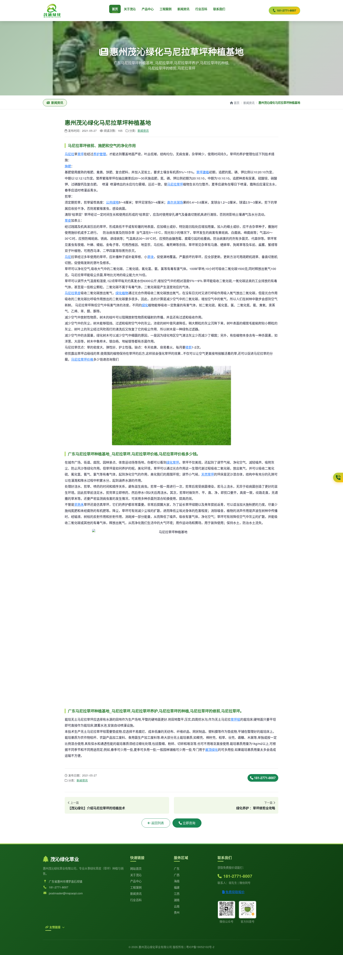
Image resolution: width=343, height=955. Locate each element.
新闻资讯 (183, 9)
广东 (177, 868)
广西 (177, 875)
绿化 (145, 305)
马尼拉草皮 (73, 293)
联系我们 (219, 9)
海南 (177, 881)
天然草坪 (207, 474)
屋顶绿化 (211, 749)
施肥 (68, 166)
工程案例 (166, 9)
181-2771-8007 (286, 10)
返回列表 (157, 823)
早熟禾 (79, 504)
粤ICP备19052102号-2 (200, 947)
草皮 (68, 220)
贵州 (177, 912)
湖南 (177, 900)
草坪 (80, 154)
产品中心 (148, 9)
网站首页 (136, 868)
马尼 (68, 256)
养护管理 (99, 154)
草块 (150, 256)
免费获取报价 (235, 892)
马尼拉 (69, 154)
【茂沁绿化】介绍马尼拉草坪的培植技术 (96, 808)
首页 (115, 9)
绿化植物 (122, 293)
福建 (177, 887)
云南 (177, 906)
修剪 (188, 347)
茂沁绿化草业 (64, 859)
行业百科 (201, 9)
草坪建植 (202, 172)
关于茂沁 (130, 9)
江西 (177, 893)
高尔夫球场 (175, 202)
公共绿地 (112, 202)
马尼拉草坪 (175, 184)
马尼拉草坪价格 (82, 359)
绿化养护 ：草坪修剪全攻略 (255, 808)
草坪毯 (235, 719)
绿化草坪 (172, 462)
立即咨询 (189, 823)
